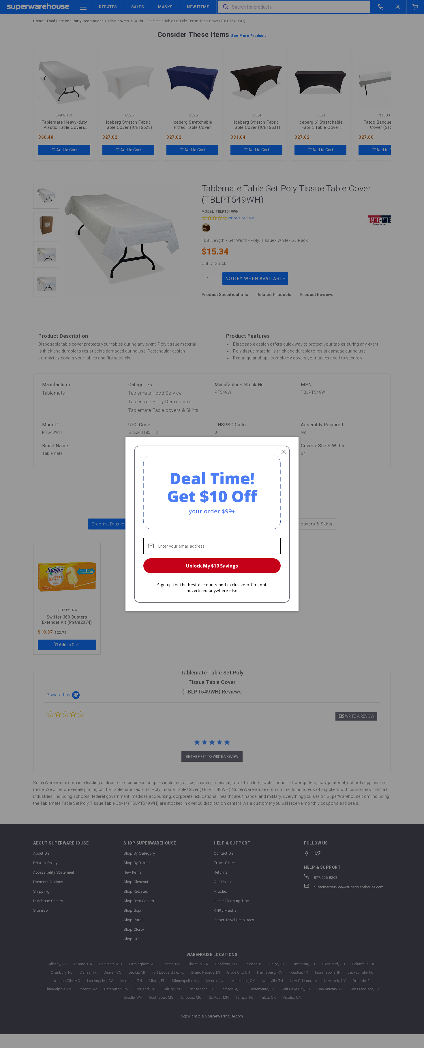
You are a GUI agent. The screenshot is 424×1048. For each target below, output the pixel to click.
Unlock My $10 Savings (212, 566)
